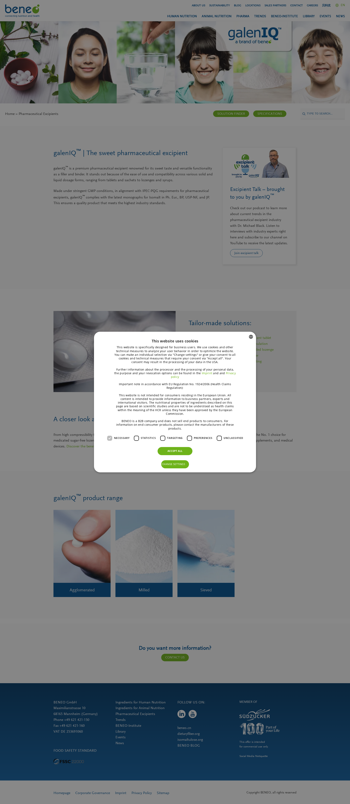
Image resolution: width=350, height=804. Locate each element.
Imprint (207, 373)
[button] (175, 464)
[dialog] (175, 402)
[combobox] (251, 337)
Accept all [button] (175, 451)
